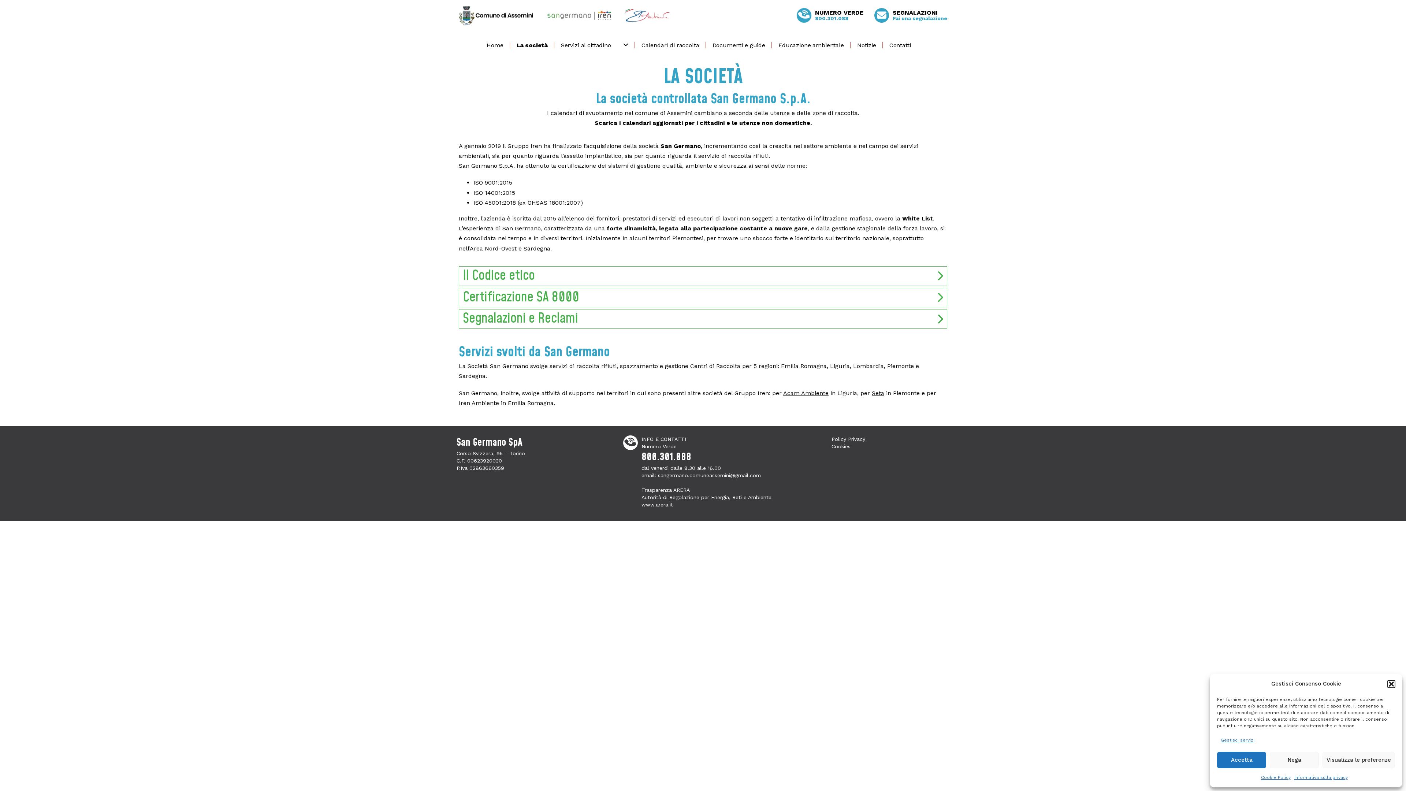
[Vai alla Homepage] (496, 15)
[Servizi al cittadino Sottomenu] (628, 45)
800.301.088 (666, 457)
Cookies (841, 446)
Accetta (1242, 760)
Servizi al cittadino (586, 45)
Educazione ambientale (811, 45)
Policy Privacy (848, 439)
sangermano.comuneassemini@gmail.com (709, 475)
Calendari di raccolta (670, 45)
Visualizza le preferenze (1359, 760)
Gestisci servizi (1237, 740)
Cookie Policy (1276, 777)
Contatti (900, 45)
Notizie (866, 45)
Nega (1294, 760)
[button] (1391, 684)
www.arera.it (657, 505)
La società (532, 45)
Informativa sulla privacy (1321, 777)
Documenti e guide (739, 45)
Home (495, 45)
